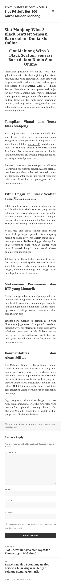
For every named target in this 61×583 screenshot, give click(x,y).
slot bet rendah (11, 427)
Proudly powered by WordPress (18, 579)
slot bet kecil (50, 424)
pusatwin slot (25, 71)
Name (8, 489)
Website (9, 512)
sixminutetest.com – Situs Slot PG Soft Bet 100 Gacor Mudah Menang (26, 11)
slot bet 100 (34, 144)
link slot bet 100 (37, 424)
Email (8, 501)
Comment (10, 452)
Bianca (24, 424)
